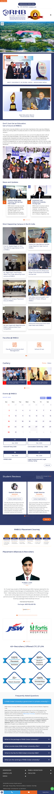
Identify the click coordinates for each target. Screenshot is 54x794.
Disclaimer (29, 785)
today (43, 397)
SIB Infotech (23, 788)
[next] (50, 398)
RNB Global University (29, 713)
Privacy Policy (12, 785)
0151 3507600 (24, 7)
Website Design (6, 788)
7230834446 (32, 7)
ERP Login (5, 785)
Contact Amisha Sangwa (14, 499)
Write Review (39, 477)
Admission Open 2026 (27, 4)
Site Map (34, 785)
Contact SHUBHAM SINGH (39, 497)
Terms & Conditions (21, 785)
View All (47, 465)
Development (15, 788)
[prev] (47, 398)
